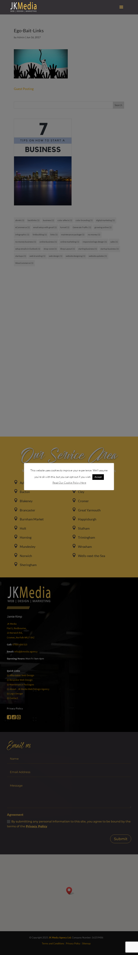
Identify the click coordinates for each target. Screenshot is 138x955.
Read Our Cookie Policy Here (69, 482)
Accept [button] (98, 477)
